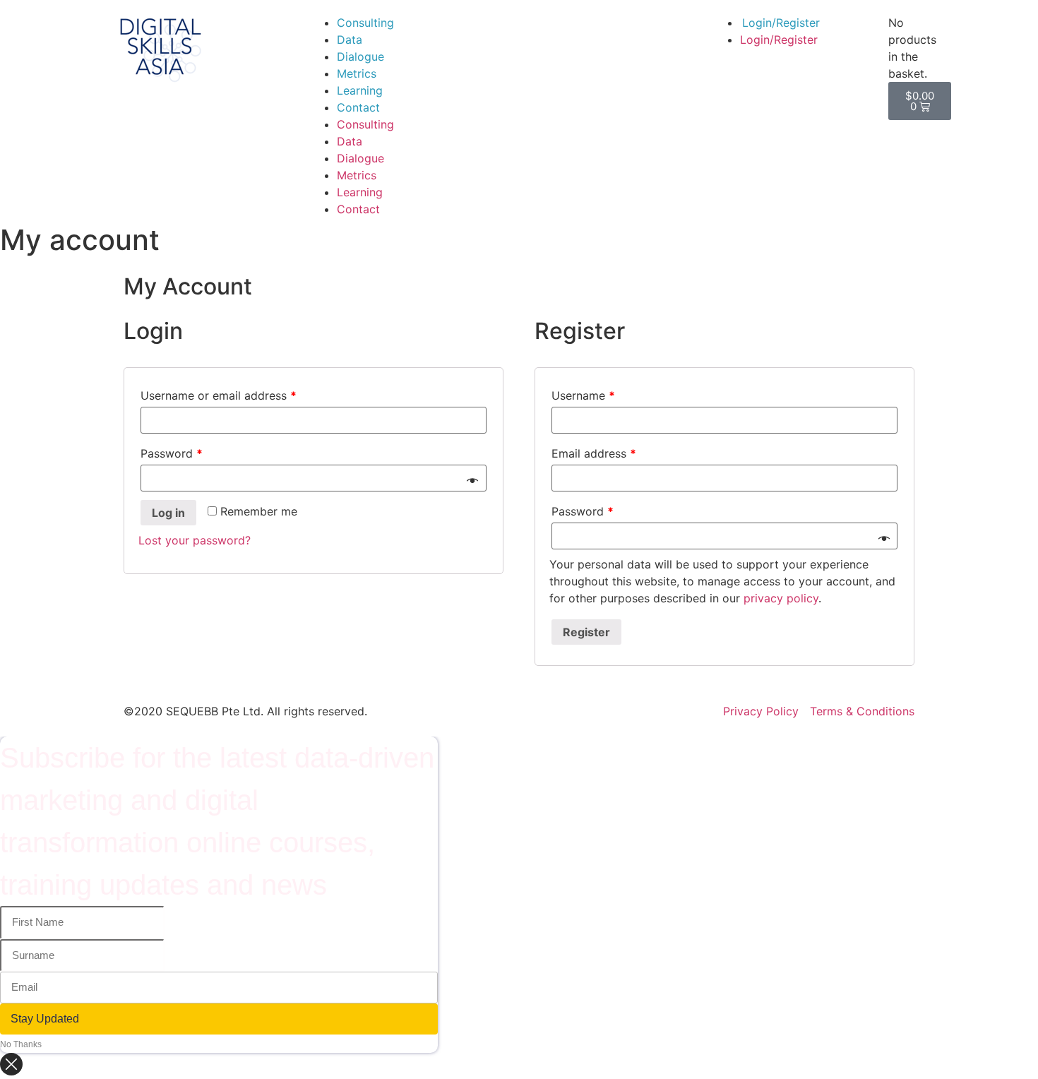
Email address (593, 453)
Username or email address (219, 395)
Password (172, 453)
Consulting (365, 23)
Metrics (356, 73)
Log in (168, 513)
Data (349, 39)
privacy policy (781, 598)
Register (586, 632)
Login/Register (781, 23)
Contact (358, 107)
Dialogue (360, 56)
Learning (360, 90)
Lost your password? (194, 540)
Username (583, 395)
